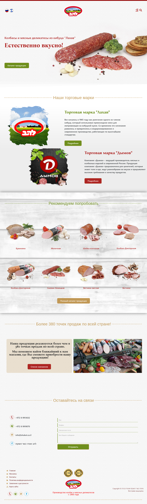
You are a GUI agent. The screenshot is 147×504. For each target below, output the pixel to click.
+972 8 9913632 (23, 417)
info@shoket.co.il (23, 435)
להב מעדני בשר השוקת (26, 443)
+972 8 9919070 (23, 426)
